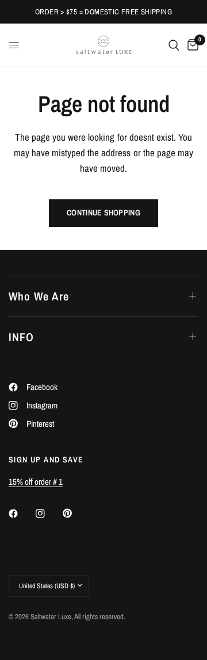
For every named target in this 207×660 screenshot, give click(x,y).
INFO (21, 337)
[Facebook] (21, 513)
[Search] (173, 45)
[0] (190, 45)
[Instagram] (48, 513)
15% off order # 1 (36, 482)
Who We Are (39, 296)
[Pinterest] (75, 513)
